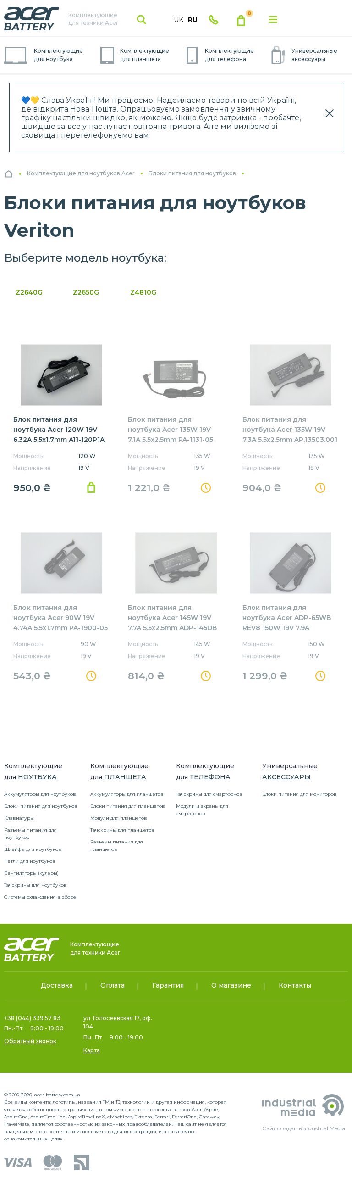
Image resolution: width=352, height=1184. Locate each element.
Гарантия (168, 985)
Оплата (112, 985)
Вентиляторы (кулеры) (31, 873)
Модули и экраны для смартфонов (202, 809)
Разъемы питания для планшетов (116, 845)
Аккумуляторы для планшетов (127, 794)
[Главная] (8, 173)
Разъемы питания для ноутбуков (30, 833)
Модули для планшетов (118, 818)
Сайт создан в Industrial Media (303, 1128)
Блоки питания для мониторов (299, 794)
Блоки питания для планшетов (127, 806)
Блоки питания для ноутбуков (40, 806)
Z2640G (29, 292)
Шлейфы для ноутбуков (32, 849)
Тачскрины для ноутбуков (35, 885)
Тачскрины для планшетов (122, 830)
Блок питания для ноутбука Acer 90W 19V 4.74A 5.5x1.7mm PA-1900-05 (60, 617)
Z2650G (86, 292)
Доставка (57, 985)
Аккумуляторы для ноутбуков (40, 794)
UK (178, 20)
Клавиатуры (19, 818)
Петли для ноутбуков (29, 861)
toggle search (141, 20)
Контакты (295, 985)
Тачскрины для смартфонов (209, 794)
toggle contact (213, 20)
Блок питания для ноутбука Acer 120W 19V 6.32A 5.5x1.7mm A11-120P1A (58, 429)
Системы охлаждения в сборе (40, 897)
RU (193, 20)
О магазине (231, 985)
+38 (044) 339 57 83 (32, 1018)
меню (273, 20)
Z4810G (143, 292)
